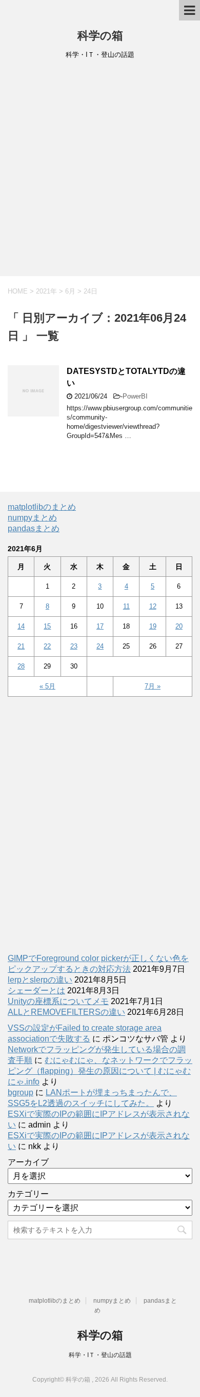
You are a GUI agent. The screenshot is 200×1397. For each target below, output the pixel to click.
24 (100, 646)
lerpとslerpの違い (40, 979)
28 (21, 666)
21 (21, 646)
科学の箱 (100, 35)
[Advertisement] (100, 171)
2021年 (46, 291)
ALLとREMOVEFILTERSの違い (66, 1012)
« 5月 (47, 686)
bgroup (20, 1092)
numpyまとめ (32, 517)
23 (73, 646)
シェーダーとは (36, 990)
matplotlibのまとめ (42, 507)
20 (179, 626)
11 (126, 606)
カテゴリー (28, 1194)
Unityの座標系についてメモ (58, 1001)
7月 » (153, 686)
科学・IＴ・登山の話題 (100, 1355)
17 (100, 626)
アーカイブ (28, 1162)
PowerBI (135, 396)
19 (152, 626)
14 (21, 626)
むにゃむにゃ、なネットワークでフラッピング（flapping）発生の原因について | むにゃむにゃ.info (100, 1071)
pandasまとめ (33, 528)
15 (47, 626)
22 (47, 646)
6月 (70, 291)
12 (152, 606)
